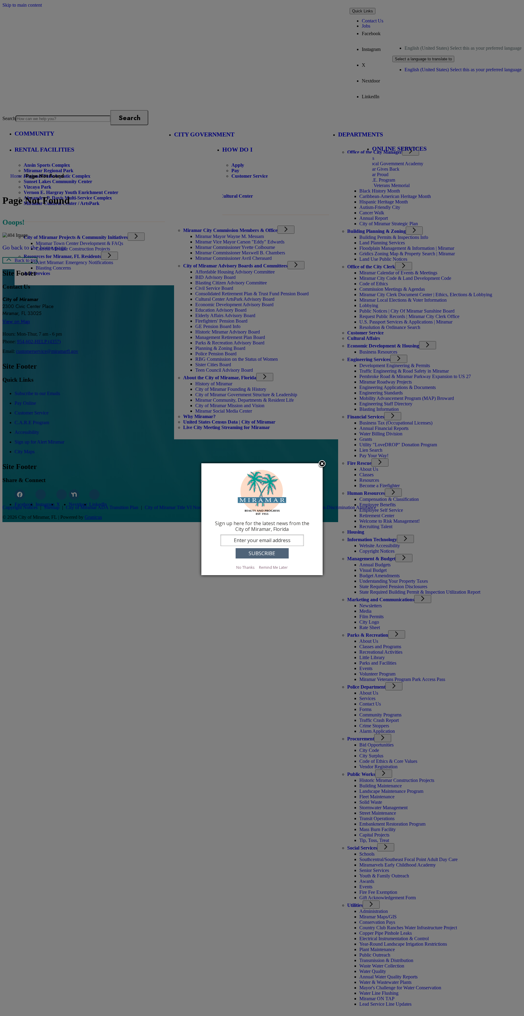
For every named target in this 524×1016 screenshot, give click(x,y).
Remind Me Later (273, 567)
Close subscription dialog (322, 464)
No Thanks (245, 567)
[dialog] (262, 519)
